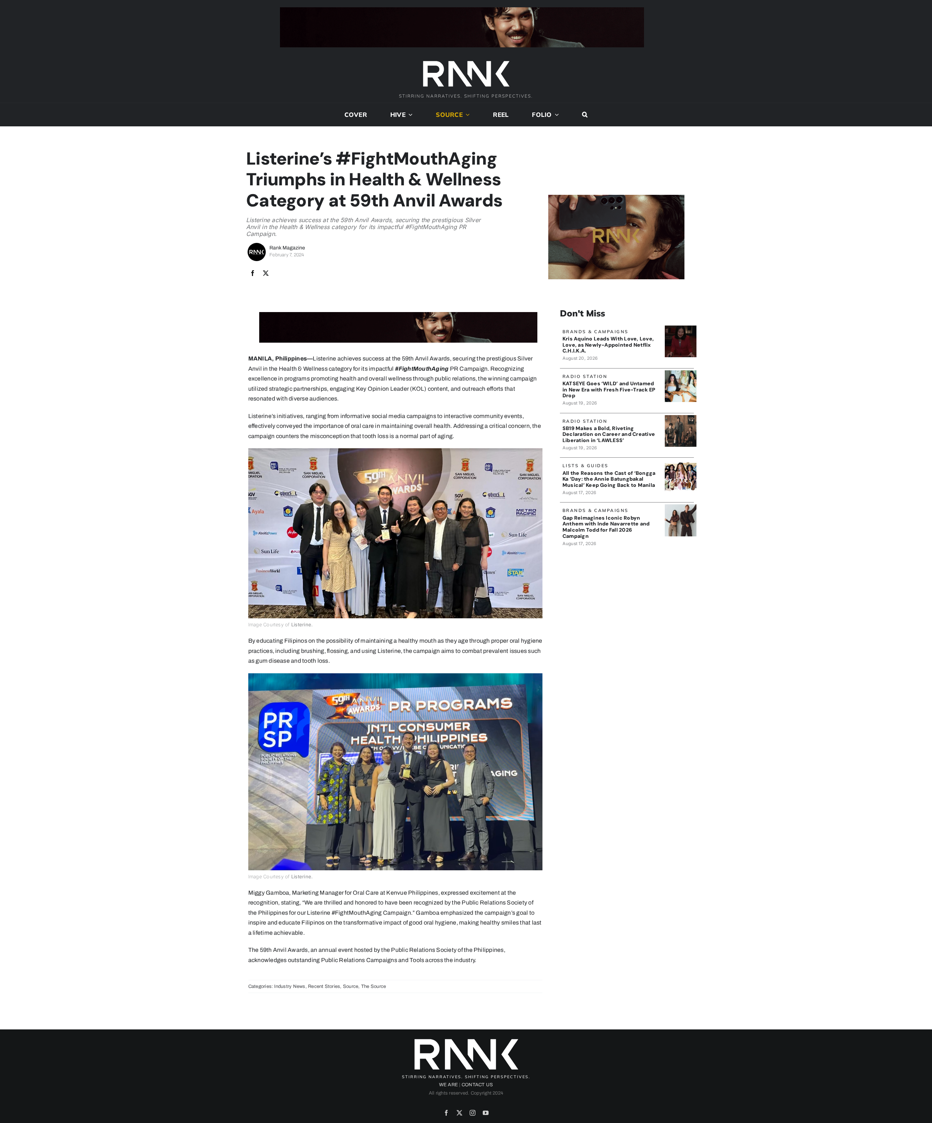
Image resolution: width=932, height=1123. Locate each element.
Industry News (289, 986)
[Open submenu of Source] (466, 114)
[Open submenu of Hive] (409, 114)
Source (350, 986)
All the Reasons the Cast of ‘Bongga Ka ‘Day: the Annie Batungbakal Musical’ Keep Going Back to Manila (608, 479)
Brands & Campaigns (595, 331)
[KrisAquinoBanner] (680, 328)
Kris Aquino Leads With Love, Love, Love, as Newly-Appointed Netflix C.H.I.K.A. (608, 344)
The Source (373, 986)
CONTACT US (477, 1084)
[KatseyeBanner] (680, 373)
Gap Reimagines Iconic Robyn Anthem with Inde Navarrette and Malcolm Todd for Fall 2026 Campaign (605, 527)
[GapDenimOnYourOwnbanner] (680, 507)
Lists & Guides (585, 465)
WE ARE (448, 1084)
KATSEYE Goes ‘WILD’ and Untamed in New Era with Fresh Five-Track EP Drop (608, 389)
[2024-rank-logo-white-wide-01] (466, 62)
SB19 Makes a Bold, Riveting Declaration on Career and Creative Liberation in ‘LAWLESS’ (608, 434)
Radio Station (585, 376)
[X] (265, 273)
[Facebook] (252, 273)
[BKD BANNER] (680, 462)
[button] (585, 114)
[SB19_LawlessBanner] (680, 418)
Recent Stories (324, 986)
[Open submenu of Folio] (555, 114)
